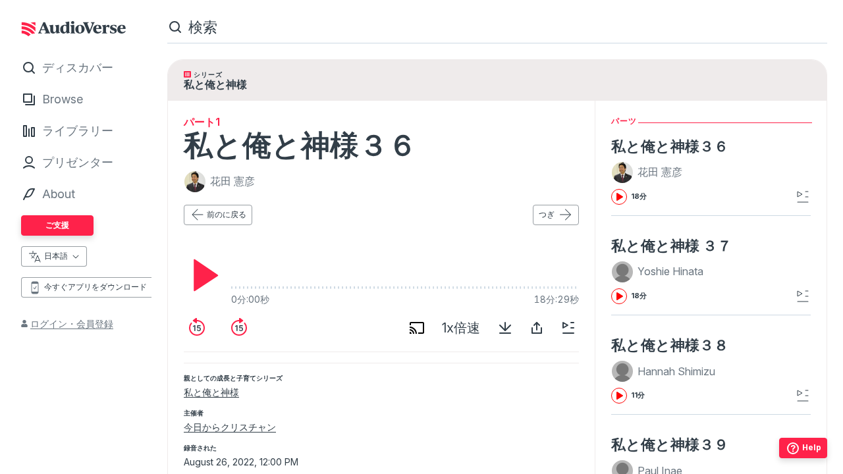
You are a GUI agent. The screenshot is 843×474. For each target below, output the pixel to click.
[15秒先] (239, 328)
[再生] (202, 275)
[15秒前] (197, 328)
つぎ (547, 214)
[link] (705, 171)
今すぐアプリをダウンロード (95, 287)
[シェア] (536, 327)
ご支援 (57, 225)
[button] (648, 172)
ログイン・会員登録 (71, 324)
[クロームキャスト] (416, 327)
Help (811, 447)
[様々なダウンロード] (505, 327)
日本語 (56, 256)
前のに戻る (226, 214)
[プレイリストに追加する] (568, 327)
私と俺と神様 (211, 392)
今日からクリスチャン (230, 427)
